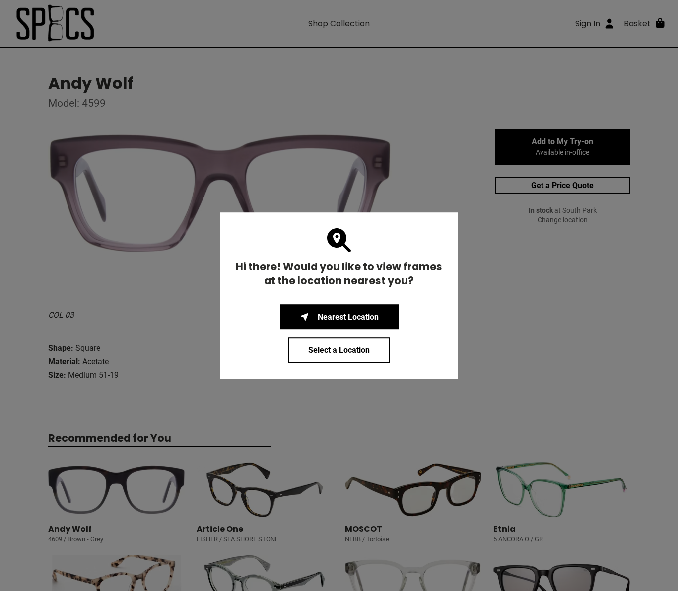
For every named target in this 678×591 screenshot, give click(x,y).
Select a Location (339, 350)
